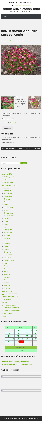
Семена (5, 316)
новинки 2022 (7, 174)
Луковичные (7, 299)
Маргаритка (8, 230)
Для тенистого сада (9, 294)
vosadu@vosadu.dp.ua (22, 5)
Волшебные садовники (21, 9)
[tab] (7, 128)
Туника (6, 263)
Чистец (6, 271)
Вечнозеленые (7, 182)
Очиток (6, 246)
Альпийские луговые (9, 185)
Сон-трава (7, 258)
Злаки (4, 302)
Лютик (6, 224)
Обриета (7, 244)
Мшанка (7, 241)
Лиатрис (7, 221)
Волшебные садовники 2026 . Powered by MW (21, 418)
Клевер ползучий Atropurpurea (28, 148)
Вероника (7, 288)
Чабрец (6, 269)
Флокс (6, 266)
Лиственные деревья (10, 305)
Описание (7, 128)
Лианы (4, 180)
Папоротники (7, 313)
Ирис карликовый (8, 148)
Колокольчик (8, 213)
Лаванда (7, 219)
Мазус (6, 227)
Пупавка (7, 249)
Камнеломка (13, 122)
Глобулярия (8, 193)
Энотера (7, 277)
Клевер (6, 210)
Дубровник (8, 196)
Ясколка (7, 280)
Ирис (6, 205)
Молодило (7, 235)
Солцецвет (8, 255)
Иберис (6, 202)
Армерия (7, 285)
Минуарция (8, 232)
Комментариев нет (17, 41)
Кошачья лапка (9, 216)
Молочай (7, 238)
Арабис (6, 283)
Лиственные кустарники (11, 308)
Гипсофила (8, 191)
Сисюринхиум (9, 260)
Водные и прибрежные (11, 310)
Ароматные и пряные (10, 297)
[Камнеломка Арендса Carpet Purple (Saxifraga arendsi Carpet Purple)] (21, 102)
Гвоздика (7, 188)
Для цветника (7, 291)
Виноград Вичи (8, 177)
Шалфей (7, 274)
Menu (4, 16)
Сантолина (8, 252)
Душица (7, 199)
